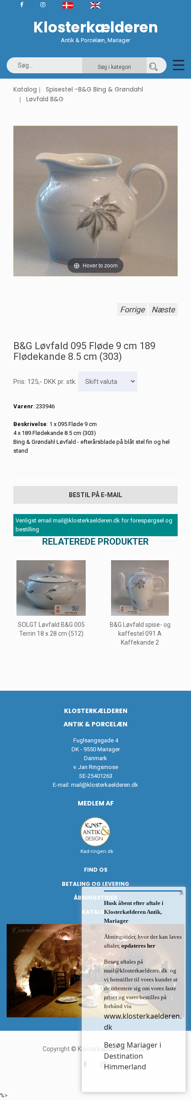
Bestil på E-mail (95, 494)
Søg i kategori (114, 67)
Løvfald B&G (45, 99)
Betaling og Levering (95, 884)
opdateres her (137, 945)
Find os (95, 869)
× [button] (181, 893)
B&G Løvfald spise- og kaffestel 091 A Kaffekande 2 (140, 633)
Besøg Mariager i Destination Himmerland (132, 1056)
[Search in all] (153, 65)
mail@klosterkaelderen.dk (104, 784)
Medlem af (96, 803)
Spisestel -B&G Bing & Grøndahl (94, 89)
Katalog (25, 89)
